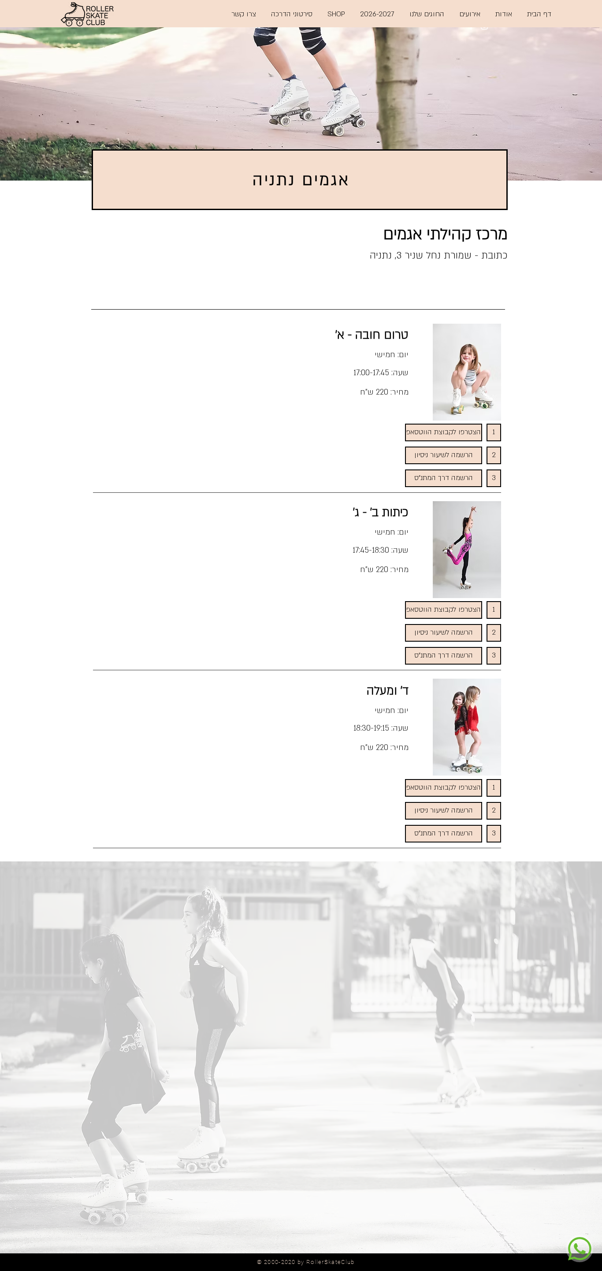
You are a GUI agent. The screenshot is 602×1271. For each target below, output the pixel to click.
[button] (494, 432)
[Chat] (579, 1248)
